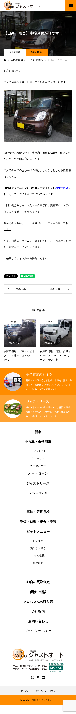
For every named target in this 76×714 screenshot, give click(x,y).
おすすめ (38, 540)
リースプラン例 (38, 492)
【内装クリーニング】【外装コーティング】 (29, 187)
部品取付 (38, 562)
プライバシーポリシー (38, 630)
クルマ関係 (14, 52)
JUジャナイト (38, 451)
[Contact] (43, 677)
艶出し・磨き (38, 548)
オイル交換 (38, 555)
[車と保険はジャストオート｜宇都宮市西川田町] (22, 5)
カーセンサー (38, 465)
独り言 (13, 321)
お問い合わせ (25, 691)
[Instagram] (32, 677)
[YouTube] (38, 677)
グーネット (38, 458)
